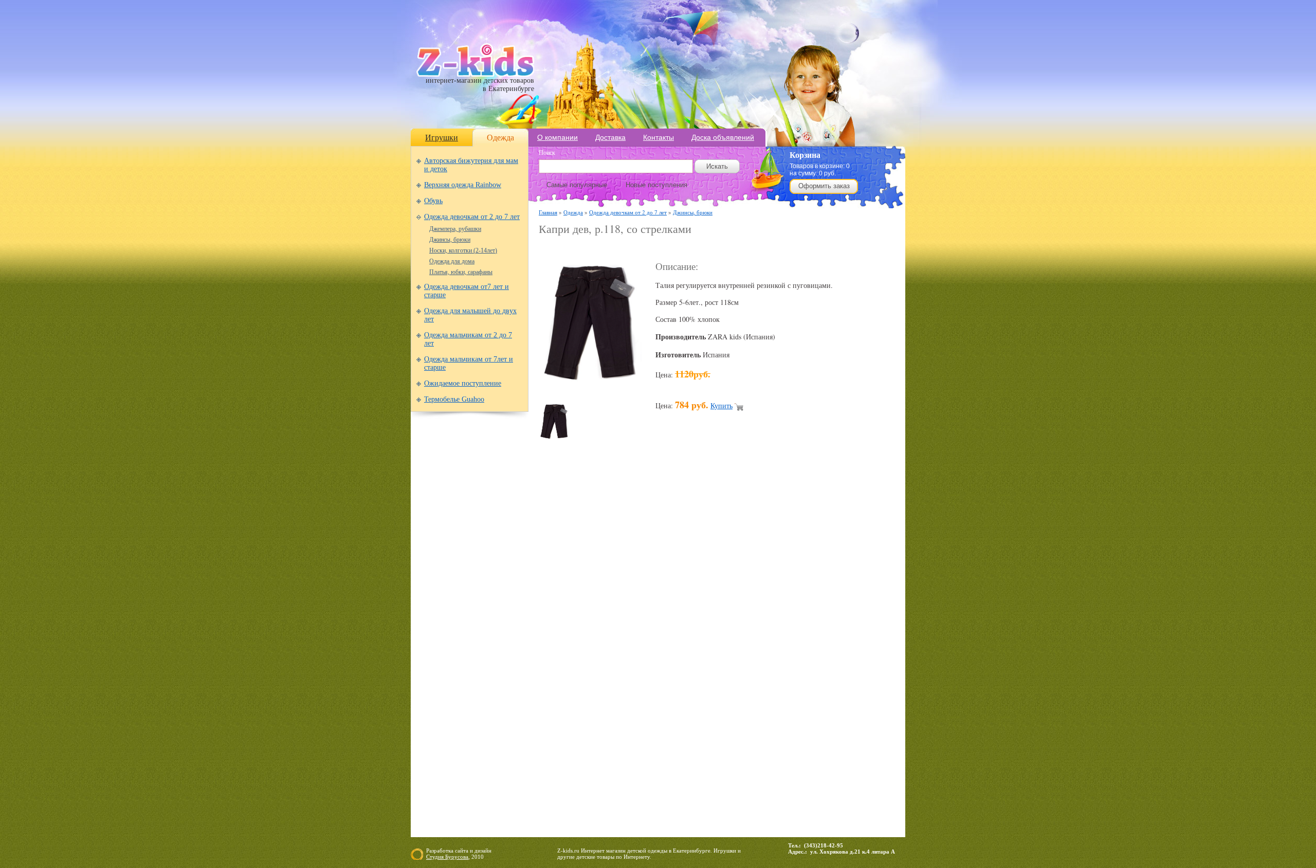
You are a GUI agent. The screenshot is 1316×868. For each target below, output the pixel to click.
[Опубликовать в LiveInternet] (644, 615)
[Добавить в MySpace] (723, 615)
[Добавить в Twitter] (781, 615)
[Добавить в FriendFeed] (586, 615)
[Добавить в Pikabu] (762, 615)
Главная (548, 212)
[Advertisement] (659, 247)
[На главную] (475, 74)
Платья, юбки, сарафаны (460, 272)
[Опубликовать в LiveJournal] (664, 615)
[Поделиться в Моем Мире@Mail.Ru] (683, 615)
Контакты (658, 137)
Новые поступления (656, 185)
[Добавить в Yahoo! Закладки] (820, 615)
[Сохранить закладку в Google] (605, 615)
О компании (557, 137)
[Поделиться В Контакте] (801, 615)
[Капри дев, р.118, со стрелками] (590, 389)
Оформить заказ (824, 186)
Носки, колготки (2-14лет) (463, 250)
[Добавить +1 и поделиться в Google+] (625, 615)
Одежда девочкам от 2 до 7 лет (472, 217)
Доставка (610, 137)
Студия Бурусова (447, 857)
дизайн (482, 850)
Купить (721, 405)
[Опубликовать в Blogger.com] (547, 615)
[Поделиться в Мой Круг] (703, 615)
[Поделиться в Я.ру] (840, 615)
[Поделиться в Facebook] (566, 615)
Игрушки (441, 137)
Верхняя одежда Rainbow (462, 185)
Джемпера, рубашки (455, 228)
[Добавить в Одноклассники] (742, 615)
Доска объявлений (722, 137)
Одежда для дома (451, 261)
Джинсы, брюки (449, 239)
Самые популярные (576, 185)
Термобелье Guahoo (454, 399)
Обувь (433, 201)
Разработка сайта (447, 850)
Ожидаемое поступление (462, 383)
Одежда (500, 137)
